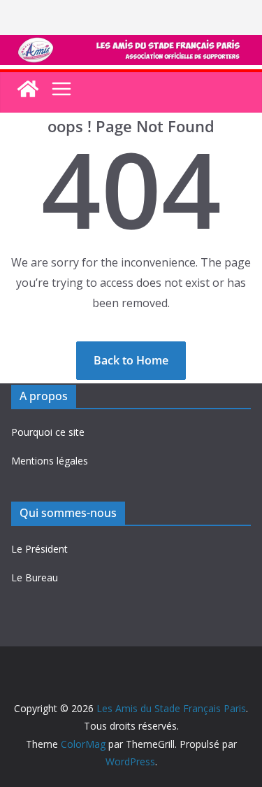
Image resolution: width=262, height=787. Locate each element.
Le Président (39, 548)
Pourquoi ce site (48, 432)
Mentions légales (49, 460)
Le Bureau (34, 577)
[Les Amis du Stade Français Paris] (131, 44)
